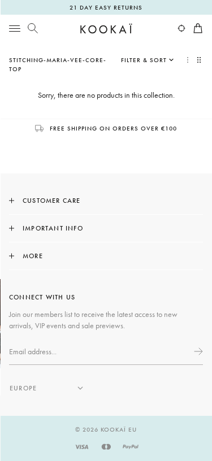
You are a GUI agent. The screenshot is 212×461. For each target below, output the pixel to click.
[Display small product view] (200, 59)
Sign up (197, 351)
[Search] (33, 28)
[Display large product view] (187, 59)
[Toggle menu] (15, 28)
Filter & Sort (144, 60)
